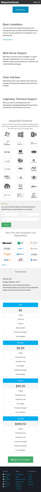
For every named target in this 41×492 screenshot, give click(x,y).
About (30, 474)
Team (30, 477)
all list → (4, 265)
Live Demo (20, 9)
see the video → (8, 39)
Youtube (7, 484)
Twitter (6, 477)
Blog (29, 479)
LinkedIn (7, 479)
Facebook (7, 474)
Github (6, 482)
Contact (18, 489)
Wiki (5, 486)
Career (30, 482)
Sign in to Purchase (21, 459)
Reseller (18, 486)
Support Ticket (20, 479)
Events (30, 484)
